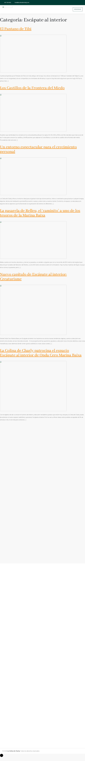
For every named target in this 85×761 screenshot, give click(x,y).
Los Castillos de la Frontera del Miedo (32, 88)
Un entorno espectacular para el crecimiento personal (38, 149)
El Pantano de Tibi (15, 29)
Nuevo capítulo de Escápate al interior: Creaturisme (33, 277)
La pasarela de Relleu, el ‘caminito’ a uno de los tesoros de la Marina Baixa (40, 213)
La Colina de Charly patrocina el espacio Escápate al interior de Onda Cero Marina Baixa (41, 353)
